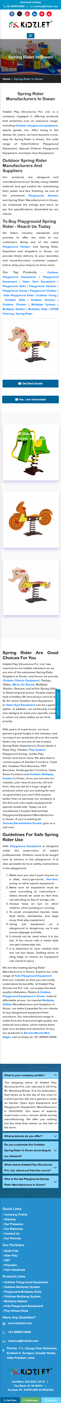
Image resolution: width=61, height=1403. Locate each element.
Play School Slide (16, 1310)
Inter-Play (11, 1255)
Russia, (38, 823)
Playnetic (10, 1265)
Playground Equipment (25, 846)
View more (31, 452)
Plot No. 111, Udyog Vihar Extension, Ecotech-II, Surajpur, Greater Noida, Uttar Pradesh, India (32, 1353)
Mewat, (39, 1032)
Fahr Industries (14, 1269)
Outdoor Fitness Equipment (21, 680)
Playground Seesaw (43, 195)
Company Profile (15, 1214)
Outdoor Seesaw (43, 299)
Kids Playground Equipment (33, 975)
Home (7, 78)
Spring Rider (24, 313)
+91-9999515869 (15, 6)
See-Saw (52, 879)
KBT (7, 1260)
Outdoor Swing (46, 295)
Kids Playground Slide (19, 295)
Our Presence (13, 1224)
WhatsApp (31, 1400)
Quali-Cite (11, 1250)
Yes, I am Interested (32, 399)
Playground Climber (16, 246)
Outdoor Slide (15, 299)
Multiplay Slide (38, 309)
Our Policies (12, 1238)
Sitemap (10, 1219)
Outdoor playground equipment (36, 125)
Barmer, (29, 1032)
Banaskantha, (23, 823)
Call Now (11, 1400)
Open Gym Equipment (39, 281)
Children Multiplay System (22, 1296)
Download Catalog (30, 2)
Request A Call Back (58, 704)
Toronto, (8, 823)
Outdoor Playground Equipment (26, 1282)
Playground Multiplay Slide (22, 1291)
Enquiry (52, 1400)
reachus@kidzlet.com (45, 6)
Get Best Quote (32, 383)
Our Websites (13, 1228)
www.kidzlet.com (20, 1323)
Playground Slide (14, 286)
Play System (37, 749)
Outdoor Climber (14, 304)
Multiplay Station (14, 309)
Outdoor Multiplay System (22, 1287)
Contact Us (12, 1233)
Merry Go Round (23, 684)
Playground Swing (15, 290)
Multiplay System (43, 304)
